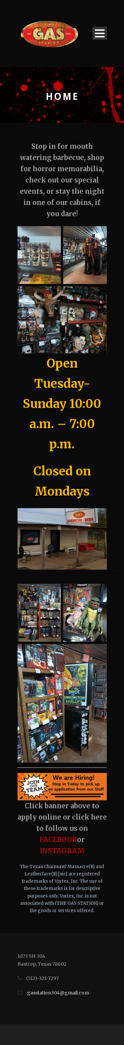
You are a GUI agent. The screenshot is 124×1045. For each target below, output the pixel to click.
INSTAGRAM (62, 851)
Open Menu (100, 33)
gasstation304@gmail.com (58, 993)
